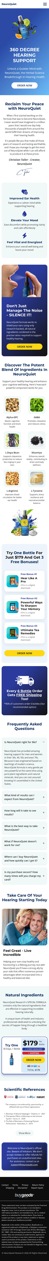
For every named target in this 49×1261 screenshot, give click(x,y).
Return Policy (38, 1185)
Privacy (25, 1185)
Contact (5, 1185)
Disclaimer (22, 1188)
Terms (15, 1185)
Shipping (10, 1188)
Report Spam (37, 1188)
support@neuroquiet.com (24, 1164)
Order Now (24, 85)
